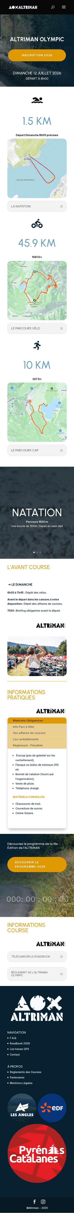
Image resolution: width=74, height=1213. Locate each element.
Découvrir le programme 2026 (30, 864)
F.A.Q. (13, 1037)
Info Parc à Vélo (23, 726)
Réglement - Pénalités (28, 745)
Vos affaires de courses (29, 733)
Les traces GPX (19, 1048)
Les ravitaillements (26, 739)
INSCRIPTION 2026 (37, 55)
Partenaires (17, 1077)
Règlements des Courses (25, 1072)
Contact (15, 1054)
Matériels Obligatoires (28, 720)
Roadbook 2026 (20, 1043)
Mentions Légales (21, 1083)
